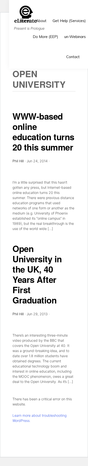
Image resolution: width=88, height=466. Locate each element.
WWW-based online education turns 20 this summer (43, 131)
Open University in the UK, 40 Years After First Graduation (37, 274)
